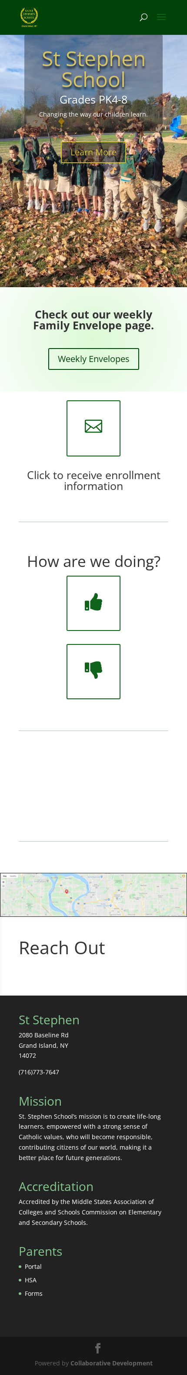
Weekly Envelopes (94, 359)
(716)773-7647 (39, 1072)
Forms (34, 1293)
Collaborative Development (111, 1363)
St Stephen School (94, 68)
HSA (31, 1280)
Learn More (93, 152)
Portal (33, 1266)
